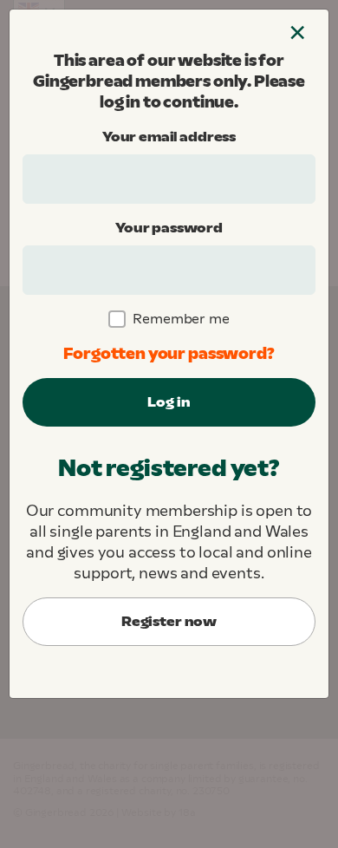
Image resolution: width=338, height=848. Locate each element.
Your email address (169, 136)
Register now (169, 621)
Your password (169, 227)
